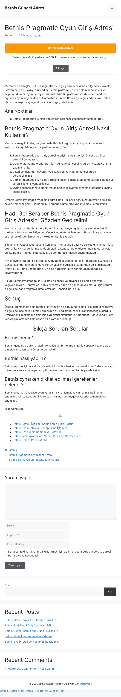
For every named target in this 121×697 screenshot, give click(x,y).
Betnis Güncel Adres (24, 8)
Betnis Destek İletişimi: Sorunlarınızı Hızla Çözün (43, 423)
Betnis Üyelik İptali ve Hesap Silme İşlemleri (40, 428)
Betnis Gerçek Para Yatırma (30, 440)
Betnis (13, 450)
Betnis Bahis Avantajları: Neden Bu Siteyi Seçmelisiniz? (47, 436)
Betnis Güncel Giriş (12, 690)
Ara (7, 585)
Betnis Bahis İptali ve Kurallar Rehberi (28, 636)
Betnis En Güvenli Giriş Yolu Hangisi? (28, 625)
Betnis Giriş (32, 690)
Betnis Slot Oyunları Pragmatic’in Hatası (34, 459)
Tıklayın (60, 68)
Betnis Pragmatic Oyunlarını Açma (30, 454)
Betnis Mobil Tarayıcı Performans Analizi (30, 620)
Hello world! (47, 668)
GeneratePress (83, 683)
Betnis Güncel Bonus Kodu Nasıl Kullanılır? (31, 630)
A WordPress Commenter (21, 668)
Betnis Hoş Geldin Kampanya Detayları (37, 432)
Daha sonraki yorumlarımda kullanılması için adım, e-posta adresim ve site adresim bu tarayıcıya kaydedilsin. (60, 553)
